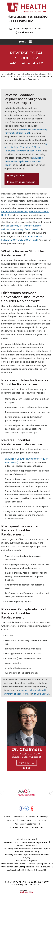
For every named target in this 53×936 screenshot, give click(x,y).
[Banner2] (26, 768)
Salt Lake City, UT (40, 693)
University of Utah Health (13, 863)
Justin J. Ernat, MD (15, 870)
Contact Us (40, 820)
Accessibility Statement (26, 824)
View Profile (26, 763)
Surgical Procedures (22, 76)
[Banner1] (24, 768)
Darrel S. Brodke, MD (37, 870)
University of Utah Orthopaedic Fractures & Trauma (25, 866)
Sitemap (44, 816)
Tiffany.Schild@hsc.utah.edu (26, 28)
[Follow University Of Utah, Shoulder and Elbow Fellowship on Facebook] (21, 808)
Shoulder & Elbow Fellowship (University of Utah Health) (24, 161)
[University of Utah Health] (26, 7)
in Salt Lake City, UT (13, 225)
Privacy (32, 816)
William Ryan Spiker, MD (40, 863)
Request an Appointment (22, 182)
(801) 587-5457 (26, 32)
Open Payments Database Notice (26, 827)
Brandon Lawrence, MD (26, 851)
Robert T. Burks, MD (26, 845)
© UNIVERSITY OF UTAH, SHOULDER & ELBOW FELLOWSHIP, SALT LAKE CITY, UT (26, 883)
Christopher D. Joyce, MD (26, 860)
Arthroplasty (37, 76)
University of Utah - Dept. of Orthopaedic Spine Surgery (26, 856)
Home (7, 816)
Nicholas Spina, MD (26, 839)
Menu (22, 41)
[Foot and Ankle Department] (28, 19)
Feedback (10, 820)
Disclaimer (19, 816)
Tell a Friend (25, 820)
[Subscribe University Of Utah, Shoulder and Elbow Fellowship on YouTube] (32, 808)
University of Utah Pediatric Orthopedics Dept (26, 848)
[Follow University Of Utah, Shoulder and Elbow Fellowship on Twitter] (26, 808)
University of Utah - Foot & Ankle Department (26, 842)
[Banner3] (29, 768)
